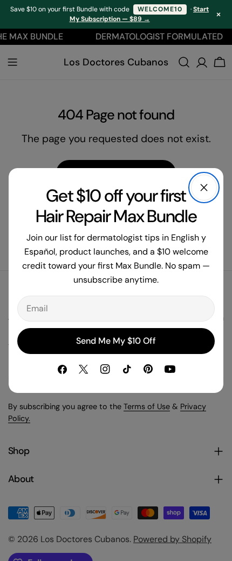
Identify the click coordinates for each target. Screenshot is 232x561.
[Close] (204, 188)
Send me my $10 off (116, 340)
